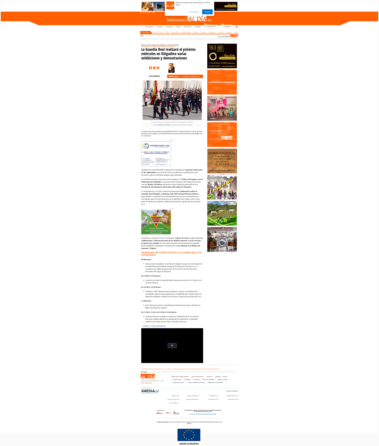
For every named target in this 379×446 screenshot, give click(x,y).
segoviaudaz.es (214, 396)
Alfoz (236, 32)
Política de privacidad (208, 379)
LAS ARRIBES (154, 76)
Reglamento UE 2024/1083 (215, 382)
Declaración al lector (178, 382)
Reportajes (211, 26)
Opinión (198, 27)
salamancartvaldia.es (192, 399)
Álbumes (227, 26)
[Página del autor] (171, 68)
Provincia (145, 32)
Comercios (209, 376)
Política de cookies (222, 379)
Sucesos (169, 27)
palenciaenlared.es (193, 396)
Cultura (160, 27)
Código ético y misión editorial (179, 376)
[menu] (237, 27)
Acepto (207, 12)
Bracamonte (175, 32)
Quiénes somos (177, 379)
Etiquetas (218, 376)
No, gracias (194, 12)
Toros (178, 27)
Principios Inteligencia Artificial (196, 382)
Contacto (224, 376)
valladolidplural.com (232, 396)
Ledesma (229, 32)
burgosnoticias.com (173, 399)
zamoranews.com (233, 399)
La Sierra (203, 32)
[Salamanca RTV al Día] (189, 18)
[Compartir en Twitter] (154, 67)
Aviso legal (196, 379)
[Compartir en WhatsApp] (157, 67)
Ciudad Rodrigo (186, 32)
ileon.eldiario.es (174, 403)
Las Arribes (212, 32)
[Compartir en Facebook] (150, 67)
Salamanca (149, 27)
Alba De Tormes (158, 32)
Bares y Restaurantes (197, 376)
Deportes (188, 27)
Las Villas (221, 32)
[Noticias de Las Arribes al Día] (225, 36)
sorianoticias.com (213, 399)
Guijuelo (195, 32)
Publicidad (187, 379)
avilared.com (175, 396)
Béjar (167, 32)
